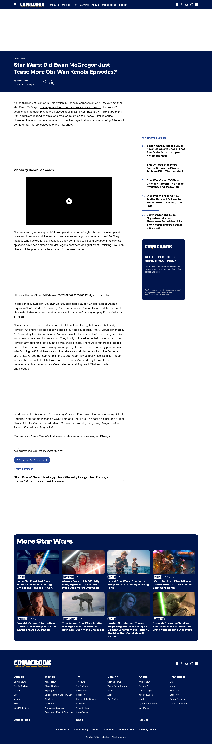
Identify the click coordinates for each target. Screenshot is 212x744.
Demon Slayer (145, 690)
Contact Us (63, 729)
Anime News (145, 681)
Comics (54, 5)
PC (108, 703)
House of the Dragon (86, 699)
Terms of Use (163, 292)
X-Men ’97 (81, 694)
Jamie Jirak (22, 80)
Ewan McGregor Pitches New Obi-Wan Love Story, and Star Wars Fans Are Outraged (36, 626)
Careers (109, 729)
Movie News (51, 681)
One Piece (144, 707)
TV (75, 5)
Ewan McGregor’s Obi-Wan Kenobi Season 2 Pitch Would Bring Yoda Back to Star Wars (172, 626)
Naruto (142, 699)
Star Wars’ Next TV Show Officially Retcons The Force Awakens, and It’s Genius (165, 184)
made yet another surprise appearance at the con (70, 107)
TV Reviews (82, 686)
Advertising (81, 729)
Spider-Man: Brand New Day (59, 694)
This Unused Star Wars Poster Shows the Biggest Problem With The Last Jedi (165, 168)
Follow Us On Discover (31, 460)
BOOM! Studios (21, 707)
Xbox (109, 694)
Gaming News (114, 681)
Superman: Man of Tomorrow (59, 712)
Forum (123, 5)
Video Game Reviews (117, 686)
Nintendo (111, 690)
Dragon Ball (144, 686)
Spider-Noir (81, 690)
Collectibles (109, 5)
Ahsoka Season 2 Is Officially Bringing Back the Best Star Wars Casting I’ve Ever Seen (80, 584)
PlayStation (112, 699)
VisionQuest (82, 712)
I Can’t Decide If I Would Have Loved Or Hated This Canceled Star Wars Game (173, 584)
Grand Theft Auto (178, 703)
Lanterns (80, 703)
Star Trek (174, 694)
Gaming (84, 5)
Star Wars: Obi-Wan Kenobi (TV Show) (45, 451)
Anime (95, 5)
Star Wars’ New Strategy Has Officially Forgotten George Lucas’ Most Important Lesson (61, 479)
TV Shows (22, 619)
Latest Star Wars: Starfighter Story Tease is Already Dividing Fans (128, 584)
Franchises (178, 676)
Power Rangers (177, 699)
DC (15, 694)
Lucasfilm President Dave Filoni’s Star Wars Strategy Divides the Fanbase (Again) (35, 584)
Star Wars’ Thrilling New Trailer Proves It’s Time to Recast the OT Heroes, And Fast (164, 200)
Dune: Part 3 (51, 703)
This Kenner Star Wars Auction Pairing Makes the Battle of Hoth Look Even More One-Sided (83, 626)
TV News (80, 681)
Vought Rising (82, 707)
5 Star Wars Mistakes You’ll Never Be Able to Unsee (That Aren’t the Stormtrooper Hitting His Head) (166, 150)
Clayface (49, 699)
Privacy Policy (164, 294)
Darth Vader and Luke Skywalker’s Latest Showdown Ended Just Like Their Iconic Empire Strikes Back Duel (164, 221)
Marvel (17, 690)
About (96, 729)
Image (17, 699)
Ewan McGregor (20, 451)
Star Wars (20, 58)
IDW (16, 703)
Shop (79, 720)
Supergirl (49, 690)
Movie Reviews (52, 686)
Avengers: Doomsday (55, 707)
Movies (66, 5)
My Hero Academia (148, 703)
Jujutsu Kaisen (146, 694)
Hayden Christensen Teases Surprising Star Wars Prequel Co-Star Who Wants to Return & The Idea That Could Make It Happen (128, 630)
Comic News (20, 681)
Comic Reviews (21, 686)
